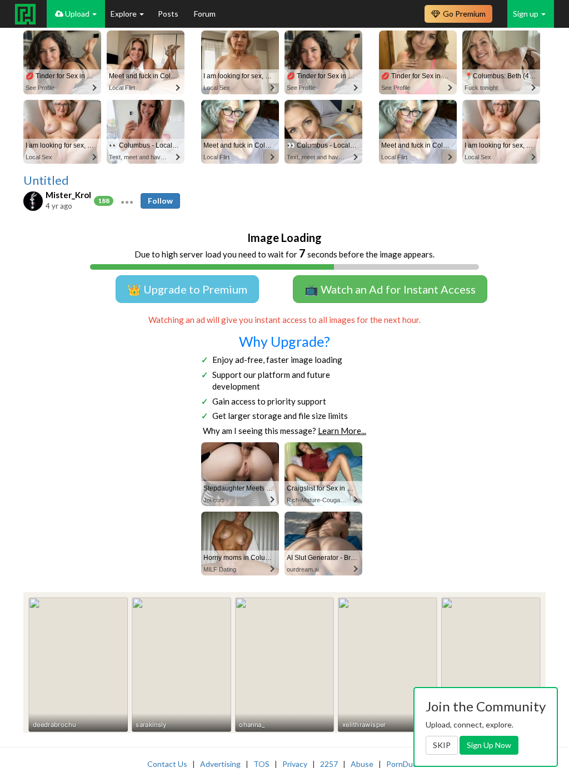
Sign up (526, 13)
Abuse (362, 764)
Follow (160, 200)
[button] (127, 200)
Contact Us (167, 764)
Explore (124, 13)
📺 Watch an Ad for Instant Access (390, 289)
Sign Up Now (489, 745)
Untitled (46, 180)
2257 (329, 764)
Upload (77, 13)
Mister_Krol (68, 195)
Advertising (220, 764)
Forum (205, 13)
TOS (261, 764)
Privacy (294, 764)
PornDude (404, 764)
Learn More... (342, 431)
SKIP (442, 745)
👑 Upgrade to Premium (187, 289)
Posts (169, 13)
